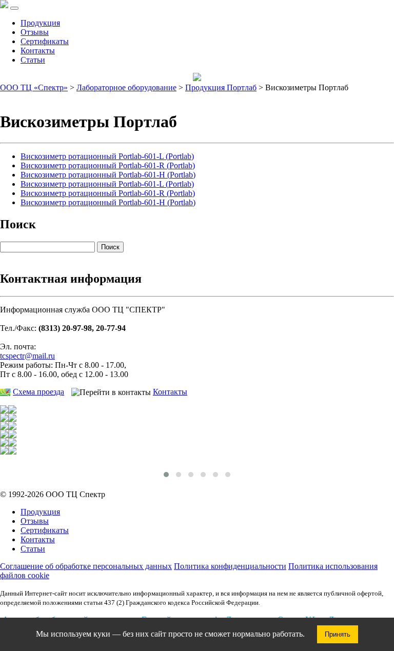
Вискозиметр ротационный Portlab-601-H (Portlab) (108, 174)
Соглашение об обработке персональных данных (86, 566)
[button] (166, 474)
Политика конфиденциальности (230, 566)
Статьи (33, 59)
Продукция (40, 22)
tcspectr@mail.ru (27, 355)
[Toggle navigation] (14, 8)
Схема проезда (38, 391)
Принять (337, 634)
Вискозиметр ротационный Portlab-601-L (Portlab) (107, 156)
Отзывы (35, 32)
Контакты (38, 50)
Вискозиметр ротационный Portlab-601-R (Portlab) (108, 165)
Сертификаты (45, 41)
